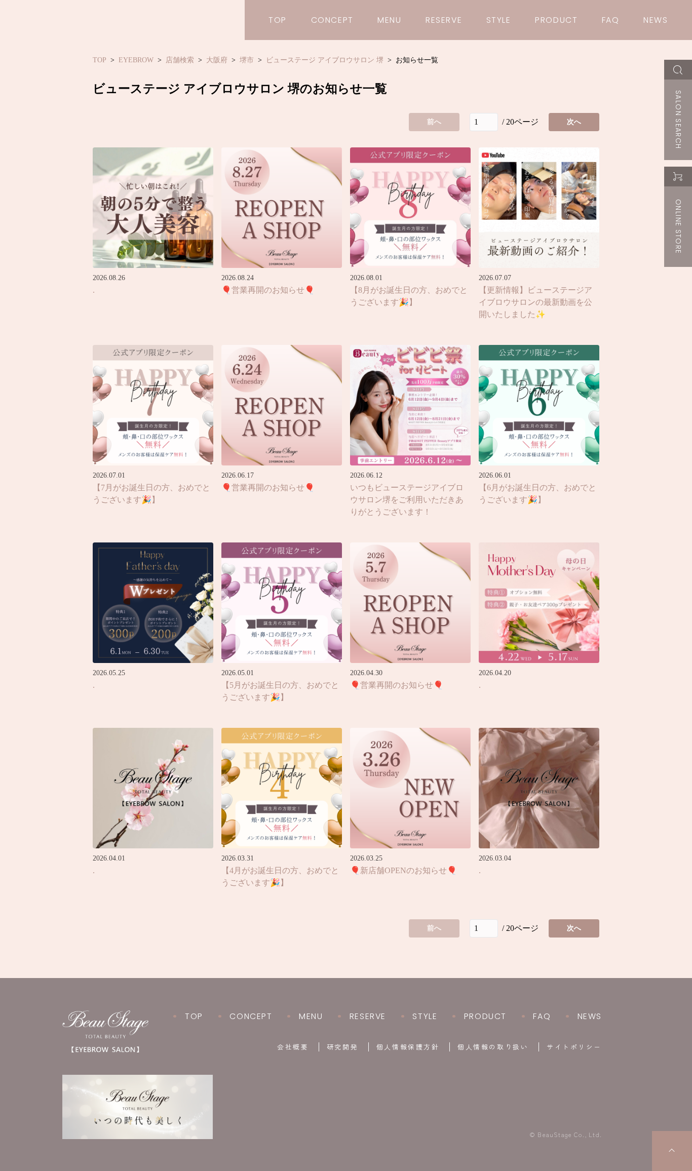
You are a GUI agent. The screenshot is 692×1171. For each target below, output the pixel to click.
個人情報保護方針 (407, 1046)
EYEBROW (136, 60)
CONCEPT (332, 20)
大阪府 (216, 60)
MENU (389, 20)
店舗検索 (180, 60)
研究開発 (342, 1046)
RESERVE (444, 20)
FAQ (611, 20)
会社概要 (293, 1046)
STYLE (498, 20)
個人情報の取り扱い (492, 1046)
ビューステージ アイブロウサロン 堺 (324, 60)
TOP (277, 20)
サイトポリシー (574, 1046)
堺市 (247, 60)
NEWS (655, 20)
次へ (574, 122)
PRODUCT (556, 20)
